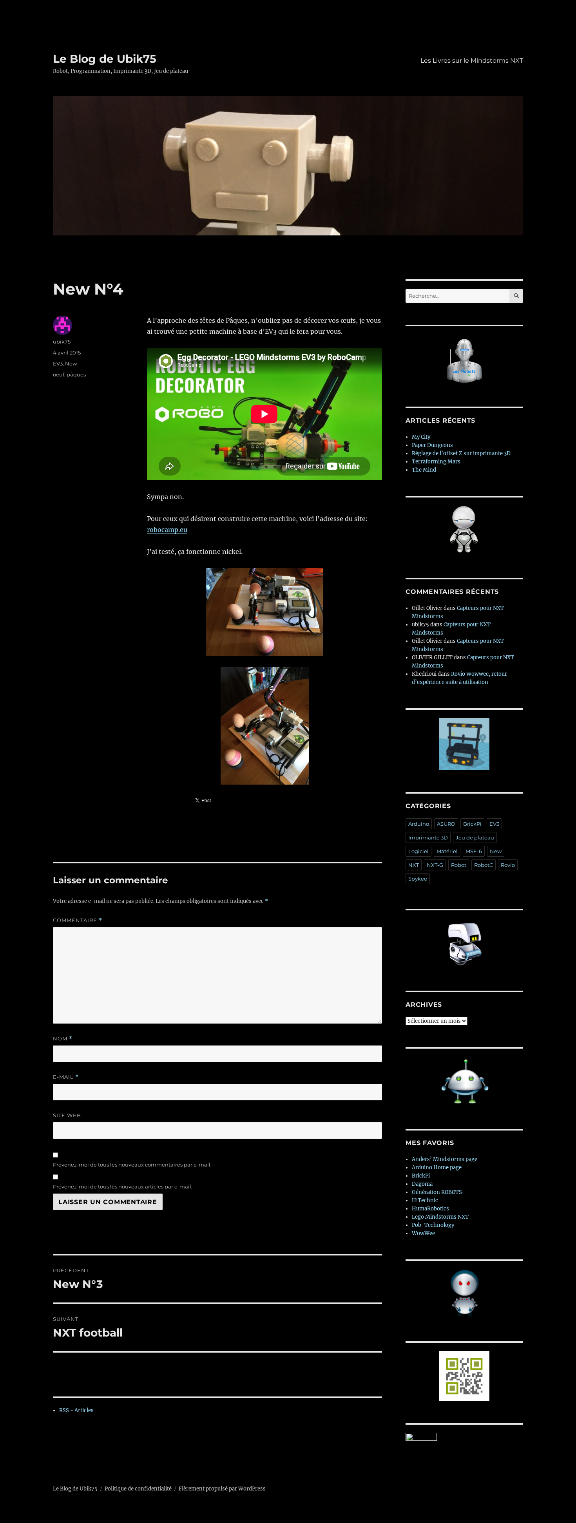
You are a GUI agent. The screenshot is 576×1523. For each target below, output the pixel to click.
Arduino (418, 824)
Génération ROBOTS (437, 1192)
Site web (67, 1115)
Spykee (417, 878)
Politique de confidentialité (138, 1488)
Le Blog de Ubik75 (104, 58)
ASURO (446, 824)
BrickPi (472, 824)
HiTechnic (425, 1200)
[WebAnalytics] (464, 1437)
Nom (62, 1038)
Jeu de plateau (475, 837)
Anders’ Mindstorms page (444, 1159)
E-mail (66, 1077)
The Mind (424, 470)
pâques (76, 374)
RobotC (483, 865)
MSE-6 (474, 851)
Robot (458, 865)
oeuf (58, 374)
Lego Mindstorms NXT (440, 1217)
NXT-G (435, 865)
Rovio (508, 865)
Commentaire (77, 920)
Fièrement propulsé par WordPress (222, 1488)
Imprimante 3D (428, 837)
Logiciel (418, 851)
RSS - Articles (76, 1410)
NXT (413, 865)
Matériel (447, 851)
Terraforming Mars (436, 461)
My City (421, 437)
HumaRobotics (430, 1208)
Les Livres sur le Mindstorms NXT (471, 60)
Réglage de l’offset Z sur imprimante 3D (461, 453)
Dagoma (422, 1184)
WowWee (423, 1233)
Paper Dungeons (432, 445)
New (71, 363)
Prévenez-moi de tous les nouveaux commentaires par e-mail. (132, 1164)
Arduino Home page (437, 1167)
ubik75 (62, 341)
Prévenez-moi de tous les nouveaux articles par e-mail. (122, 1186)
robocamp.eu (167, 530)
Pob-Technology (433, 1225)
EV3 (58, 363)
